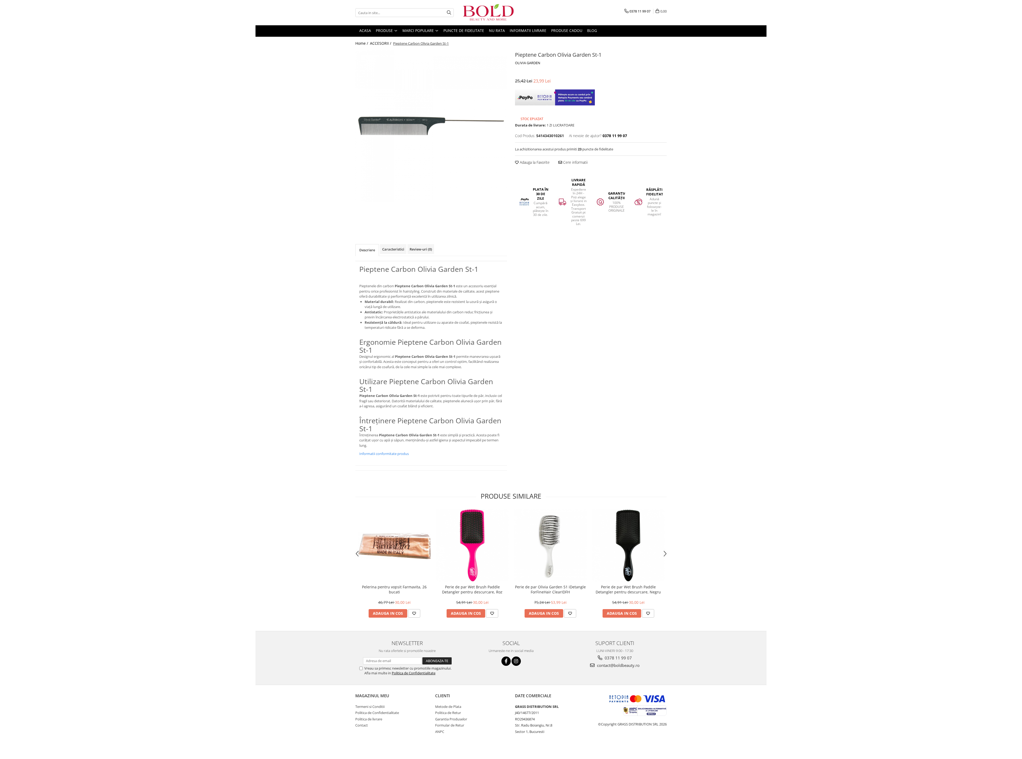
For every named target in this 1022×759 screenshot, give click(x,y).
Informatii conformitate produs (384, 453)
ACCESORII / (381, 43)
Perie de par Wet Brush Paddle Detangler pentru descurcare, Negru (628, 589)
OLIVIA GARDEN (527, 62)
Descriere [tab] (367, 250)
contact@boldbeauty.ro (618, 665)
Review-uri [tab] (421, 249)
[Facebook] (506, 661)
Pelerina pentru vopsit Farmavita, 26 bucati (394, 589)
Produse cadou (566, 30)
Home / (362, 43)
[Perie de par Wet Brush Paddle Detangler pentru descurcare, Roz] (472, 545)
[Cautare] (449, 12)
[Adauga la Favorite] (414, 613)
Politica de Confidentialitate (413, 673)
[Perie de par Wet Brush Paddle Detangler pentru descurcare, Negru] (628, 545)
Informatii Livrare (528, 30)
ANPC (439, 731)
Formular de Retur (449, 725)
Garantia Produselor (451, 719)
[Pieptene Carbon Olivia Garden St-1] (431, 126)
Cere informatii (575, 162)
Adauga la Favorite (534, 162)
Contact (361, 725)
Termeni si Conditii (370, 706)
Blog (592, 30)
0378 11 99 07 (618, 657)
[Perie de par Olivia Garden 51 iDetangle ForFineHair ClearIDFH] (550, 545)
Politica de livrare (368, 719)
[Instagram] (516, 661)
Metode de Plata (448, 706)
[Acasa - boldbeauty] (488, 12)
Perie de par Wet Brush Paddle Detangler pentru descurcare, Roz (472, 589)
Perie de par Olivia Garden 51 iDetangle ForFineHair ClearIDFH (550, 589)
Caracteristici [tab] (393, 249)
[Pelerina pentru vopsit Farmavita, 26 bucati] (394, 545)
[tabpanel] (431, 126)
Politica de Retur (448, 712)
